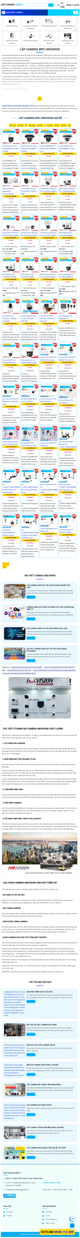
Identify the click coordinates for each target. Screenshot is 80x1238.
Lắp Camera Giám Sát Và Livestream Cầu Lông (47, 628)
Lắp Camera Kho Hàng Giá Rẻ (39, 1105)
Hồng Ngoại (32, 125)
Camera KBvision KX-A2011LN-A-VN (19, 670)
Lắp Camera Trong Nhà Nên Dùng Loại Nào (45, 1127)
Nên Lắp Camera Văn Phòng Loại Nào (43, 1065)
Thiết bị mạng (50, 1223)
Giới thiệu (48, 1212)
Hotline (57, 1232)
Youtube (9, 1216)
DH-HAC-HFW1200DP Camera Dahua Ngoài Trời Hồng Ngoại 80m (54, 670)
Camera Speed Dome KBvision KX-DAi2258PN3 (26, 667)
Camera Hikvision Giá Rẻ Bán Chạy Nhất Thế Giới (18, 106)
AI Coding (63, 125)
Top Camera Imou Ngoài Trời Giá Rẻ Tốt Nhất (46, 1148)
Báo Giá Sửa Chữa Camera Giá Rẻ (41, 1045)
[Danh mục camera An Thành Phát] (75, 12)
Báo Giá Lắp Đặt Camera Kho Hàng (42, 1025)
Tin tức (47, 1216)
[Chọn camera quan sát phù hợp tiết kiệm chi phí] (75, 30)
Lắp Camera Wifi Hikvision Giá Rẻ (40, 118)
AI (45, 125)
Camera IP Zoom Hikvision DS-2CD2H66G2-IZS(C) (19, 673)
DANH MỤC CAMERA (14, 12)
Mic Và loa (13, 125)
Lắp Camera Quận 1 (12, 1173)
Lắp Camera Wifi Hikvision (40, 49)
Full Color (40, 125)
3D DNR (56, 125)
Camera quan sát (51, 1219)
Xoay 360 (50, 125)
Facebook (9, 1212)
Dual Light (20, 125)
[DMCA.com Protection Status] (9, 1196)
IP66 (69, 125)
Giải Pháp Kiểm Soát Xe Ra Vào (40, 992)
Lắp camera (12, 4)
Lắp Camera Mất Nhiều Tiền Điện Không (44, 1085)
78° (26, 125)
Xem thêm (30, 597)
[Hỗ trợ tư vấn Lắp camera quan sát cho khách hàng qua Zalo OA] (72, 1218)
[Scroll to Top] (72, 1226)
